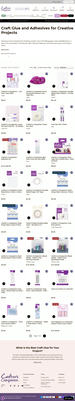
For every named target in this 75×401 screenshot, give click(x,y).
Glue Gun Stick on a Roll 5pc (62, 289)
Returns (25, 380)
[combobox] (22, 9)
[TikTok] (18, 386)
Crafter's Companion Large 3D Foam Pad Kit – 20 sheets (12, 125)
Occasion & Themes (44, 16)
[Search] (28, 9)
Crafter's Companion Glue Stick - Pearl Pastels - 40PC (36, 290)
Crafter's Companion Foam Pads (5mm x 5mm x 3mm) (11, 191)
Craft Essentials (33, 16)
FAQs (24, 382)
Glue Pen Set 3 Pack (59, 124)
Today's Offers (57, 15)
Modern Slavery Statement (45, 383)
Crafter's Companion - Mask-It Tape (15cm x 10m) (37, 322)
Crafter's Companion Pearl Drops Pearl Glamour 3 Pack (62, 191)
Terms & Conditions (28, 387)
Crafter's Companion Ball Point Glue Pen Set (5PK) (36, 158)
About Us (61, 377)
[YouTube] (22, 386)
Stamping (28, 16)
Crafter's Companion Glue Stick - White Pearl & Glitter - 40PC (12, 290)
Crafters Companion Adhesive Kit (9, 158)
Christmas (64, 15)
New (3, 15)
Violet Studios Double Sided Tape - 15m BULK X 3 (37, 224)
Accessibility (26, 385)
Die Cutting (12, 16)
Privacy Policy (45, 377)
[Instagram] (14, 386)
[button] (26, 9)
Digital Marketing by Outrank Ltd (12, 398)
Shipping (25, 377)
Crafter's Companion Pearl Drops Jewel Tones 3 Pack (11, 257)
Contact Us (69, 2)
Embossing (17, 16)
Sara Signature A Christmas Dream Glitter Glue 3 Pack (62, 323)
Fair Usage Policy (46, 386)
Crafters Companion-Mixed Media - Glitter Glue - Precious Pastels (36, 257)
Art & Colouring (38, 16)
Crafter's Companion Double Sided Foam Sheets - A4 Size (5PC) (62, 93)
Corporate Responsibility (48, 380)
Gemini (8, 16)
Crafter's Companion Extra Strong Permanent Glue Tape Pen (36, 93)
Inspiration (50, 15)
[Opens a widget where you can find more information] (68, 398)
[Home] (6, 9)
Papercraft (22, 16)
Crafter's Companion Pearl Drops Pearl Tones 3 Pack (11, 224)
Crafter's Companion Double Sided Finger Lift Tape (37, 191)
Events (71, 15)
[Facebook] (10, 386)
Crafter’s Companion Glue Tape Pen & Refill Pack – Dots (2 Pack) (62, 159)
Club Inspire (62, 382)
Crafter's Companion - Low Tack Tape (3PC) (11, 92)
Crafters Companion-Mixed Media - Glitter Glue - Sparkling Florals (61, 257)
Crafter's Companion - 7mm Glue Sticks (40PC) (12, 322)
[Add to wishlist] (21, 73)
